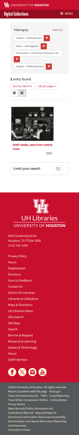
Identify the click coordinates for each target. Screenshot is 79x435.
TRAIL (44, 396)
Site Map (14, 323)
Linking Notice (58, 400)
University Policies (19, 430)
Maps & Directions (20, 305)
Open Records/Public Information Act (30, 409)
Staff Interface (17, 359)
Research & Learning (22, 341)
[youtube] (42, 372)
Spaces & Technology (22, 347)
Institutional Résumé (20, 413)
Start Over (58, 30)
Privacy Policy (17, 256)
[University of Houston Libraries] (39, 213)
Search (13, 329)
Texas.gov (55, 392)
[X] (22, 372)
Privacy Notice (16, 404)
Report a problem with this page (27, 392)
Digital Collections (16, 14)
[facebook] (12, 372)
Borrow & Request (20, 335)
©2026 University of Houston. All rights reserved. (37, 387)
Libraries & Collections (23, 299)
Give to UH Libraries (21, 292)
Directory (14, 274)
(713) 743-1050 (18, 245)
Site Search (15, 317)
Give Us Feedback (20, 280)
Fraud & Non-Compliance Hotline (28, 400)
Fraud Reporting (59, 396)
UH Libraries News (20, 311)
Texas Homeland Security (23, 396)
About (12, 353)
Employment (16, 268)
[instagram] (32, 372)
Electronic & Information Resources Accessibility (37, 417)
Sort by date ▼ (21, 86)
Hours (12, 262)
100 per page (46, 86)
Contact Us (15, 286)
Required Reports (46, 413)
